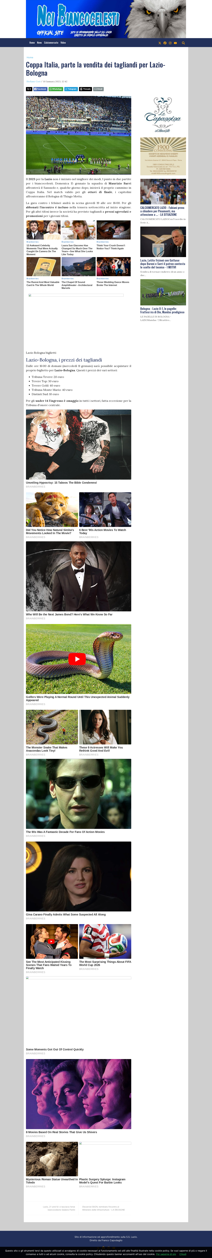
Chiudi (182, 1254)
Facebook (41, 89)
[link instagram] (170, 42)
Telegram (72, 89)
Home (32, 42)
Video (63, 42)
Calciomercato (51, 42)
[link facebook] (165, 42)
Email (99, 89)
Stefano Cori (34, 81)
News (39, 42)
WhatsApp (57, 89)
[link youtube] (175, 42)
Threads (87, 89)
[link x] (159, 42)
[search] (183, 42)
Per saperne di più (166, 1254)
